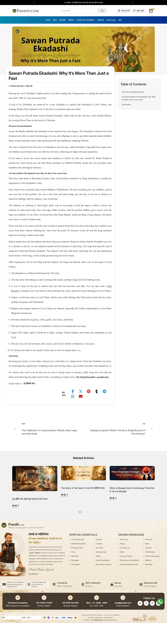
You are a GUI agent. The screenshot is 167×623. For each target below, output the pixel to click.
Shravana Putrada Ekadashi (133, 92)
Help (122, 552)
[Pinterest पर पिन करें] (89, 391)
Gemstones (101, 552)
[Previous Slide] (35, 2)
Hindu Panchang (152, 556)
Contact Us (125, 548)
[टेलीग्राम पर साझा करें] (104, 391)
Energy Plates (77, 548)
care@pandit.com (123, 603)
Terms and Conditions (129, 560)
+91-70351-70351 (44, 603)
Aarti (147, 543)
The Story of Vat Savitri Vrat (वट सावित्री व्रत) (83, 488)
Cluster (99, 543)
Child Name (150, 552)
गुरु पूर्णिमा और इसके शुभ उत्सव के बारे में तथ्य (30, 499)
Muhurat (148, 564)
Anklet (99, 539)
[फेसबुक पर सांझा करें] (73, 391)
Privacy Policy (126, 556)
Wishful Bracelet (78, 543)
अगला (144, 423)
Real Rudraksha (103, 560)
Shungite (75, 560)
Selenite (74, 556)
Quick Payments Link (129, 564)
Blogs (122, 543)
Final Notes (126, 104)
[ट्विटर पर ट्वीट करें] (81, 391)
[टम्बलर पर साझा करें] (97, 391)
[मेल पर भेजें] (81, 396)
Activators (75, 564)
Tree (73, 552)
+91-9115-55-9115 (70, 603)
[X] (146, 603)
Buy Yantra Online (104, 564)
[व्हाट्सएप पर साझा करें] (73, 396)
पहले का (23, 423)
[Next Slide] (132, 2)
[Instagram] (152, 603)
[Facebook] (140, 603)
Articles (148, 539)
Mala (98, 556)
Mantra (148, 560)
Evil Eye (99, 548)
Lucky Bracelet (77, 539)
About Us (124, 539)
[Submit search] (102, 10)
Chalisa (148, 548)
